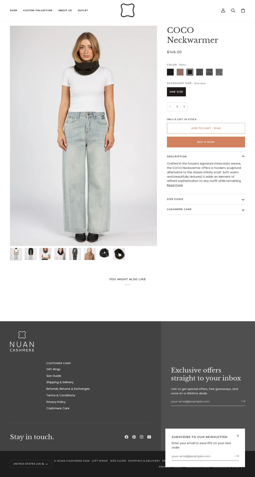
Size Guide (175, 199)
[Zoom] (17, 238)
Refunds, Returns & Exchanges (68, 389)
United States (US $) (28, 463)
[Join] (235, 456)
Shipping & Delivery (60, 382)
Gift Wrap (53, 369)
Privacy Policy (56, 402)
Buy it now (206, 141)
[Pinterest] (134, 437)
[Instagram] (141, 437)
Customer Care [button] (58, 363)
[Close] (239, 436)
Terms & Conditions (60, 395)
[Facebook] (126, 437)
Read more (175, 185)
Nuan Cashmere (69, 460)
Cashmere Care (179, 209)
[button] (15, 10)
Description (177, 156)
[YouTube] (149, 437)
